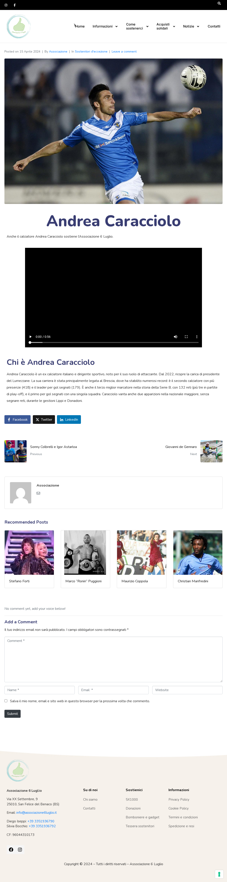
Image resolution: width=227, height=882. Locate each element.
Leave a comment (124, 51)
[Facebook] (11, 849)
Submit (12, 713)
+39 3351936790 (40, 821)
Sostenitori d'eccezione (91, 51)
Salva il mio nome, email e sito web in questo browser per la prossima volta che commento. (80, 701)
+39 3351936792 (42, 826)
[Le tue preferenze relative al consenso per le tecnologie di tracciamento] (219, 874)
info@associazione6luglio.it (36, 812)
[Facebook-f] (14, 5)
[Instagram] (6, 5)
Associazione (58, 51)
